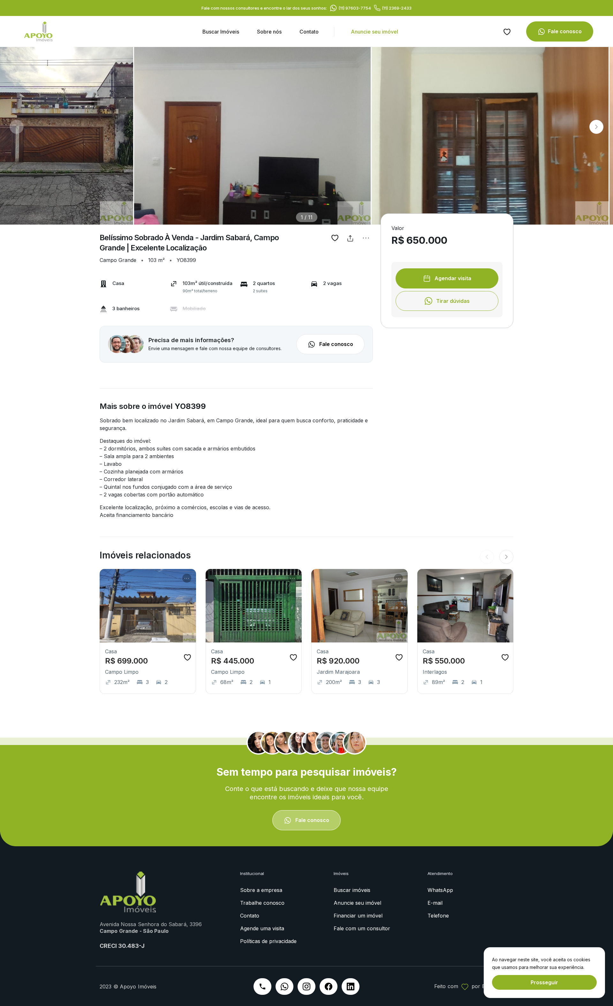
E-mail (435, 903)
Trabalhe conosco (262, 903)
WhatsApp (440, 890)
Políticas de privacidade (268, 941)
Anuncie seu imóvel (374, 31)
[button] (596, 127)
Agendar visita (452, 278)
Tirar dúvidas (452, 301)
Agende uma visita (262, 928)
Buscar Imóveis (220, 31)
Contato (309, 31)
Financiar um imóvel (358, 915)
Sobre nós (269, 31)
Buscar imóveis (352, 890)
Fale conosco (565, 31)
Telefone (438, 915)
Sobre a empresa (261, 890)
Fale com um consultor (362, 928)
